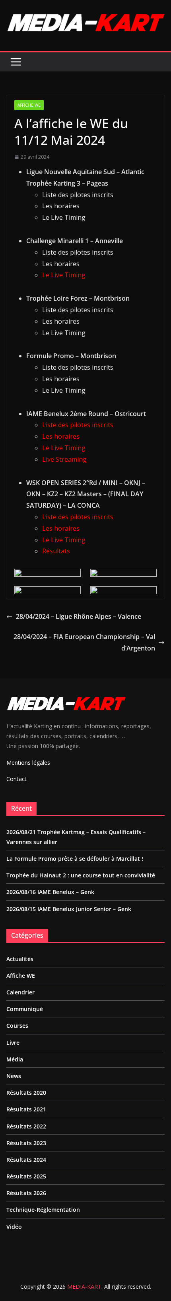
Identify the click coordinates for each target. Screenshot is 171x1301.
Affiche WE (29, 105)
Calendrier (20, 992)
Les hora (55, 528)
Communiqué (24, 1009)
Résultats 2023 (26, 1143)
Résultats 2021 (26, 1109)
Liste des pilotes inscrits (77, 424)
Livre (12, 1042)
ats (65, 551)
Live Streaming (64, 459)
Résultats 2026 (26, 1193)
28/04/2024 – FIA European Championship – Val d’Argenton (84, 642)
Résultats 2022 (26, 1126)
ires (74, 528)
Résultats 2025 (26, 1176)
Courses (17, 1025)
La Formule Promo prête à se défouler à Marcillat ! (74, 858)
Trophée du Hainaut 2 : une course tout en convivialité (80, 875)
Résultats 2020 (26, 1092)
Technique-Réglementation (43, 1209)
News (13, 1076)
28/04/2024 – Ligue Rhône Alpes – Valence (78, 616)
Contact (16, 779)
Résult (51, 551)
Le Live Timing (64, 275)
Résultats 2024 (26, 1159)
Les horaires (61, 436)
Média (14, 1059)
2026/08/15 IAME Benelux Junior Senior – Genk (68, 909)
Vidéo (14, 1226)
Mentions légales (28, 762)
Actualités (19, 959)
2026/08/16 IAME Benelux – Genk (50, 892)
